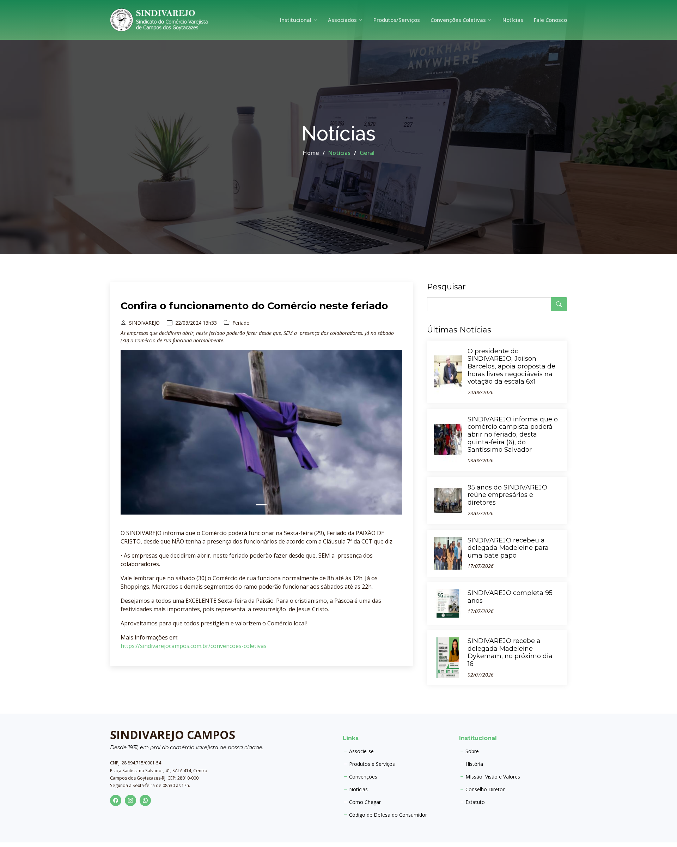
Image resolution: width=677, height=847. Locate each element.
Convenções (363, 776)
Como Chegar (365, 802)
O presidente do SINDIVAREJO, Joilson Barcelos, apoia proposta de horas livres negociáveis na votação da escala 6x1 (511, 366)
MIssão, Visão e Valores (492, 776)
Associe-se (361, 751)
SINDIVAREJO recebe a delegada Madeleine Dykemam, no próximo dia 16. (510, 652)
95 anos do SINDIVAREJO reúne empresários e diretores (507, 494)
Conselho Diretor (485, 789)
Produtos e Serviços (372, 764)
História (474, 764)
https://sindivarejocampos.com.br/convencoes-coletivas (194, 646)
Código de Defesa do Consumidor (388, 814)
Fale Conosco (550, 19)
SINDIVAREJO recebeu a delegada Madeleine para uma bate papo (508, 547)
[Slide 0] (261, 505)
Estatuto (475, 802)
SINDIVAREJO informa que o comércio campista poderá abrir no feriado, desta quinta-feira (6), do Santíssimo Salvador (513, 434)
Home (311, 153)
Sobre (472, 751)
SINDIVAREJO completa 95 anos (510, 597)
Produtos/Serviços (396, 19)
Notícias (512, 19)
